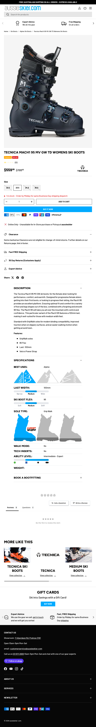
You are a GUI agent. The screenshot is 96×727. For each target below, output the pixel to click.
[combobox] (48, 14)
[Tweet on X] (12, 277)
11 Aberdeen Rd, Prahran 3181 (28, 638)
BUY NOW (48, 604)
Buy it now (48, 209)
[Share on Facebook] (17, 277)
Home (6, 31)
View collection (17, 575)
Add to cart (64, 201)
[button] (85, 8)
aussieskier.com (15, 721)
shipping (64, 620)
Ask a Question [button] (60, 503)
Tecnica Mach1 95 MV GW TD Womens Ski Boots (50, 31)
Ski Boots (14, 31)
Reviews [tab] (10, 507)
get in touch (38, 617)
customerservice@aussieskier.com (26, 648)
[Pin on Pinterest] (22, 277)
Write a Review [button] (82, 503)
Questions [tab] (26, 507)
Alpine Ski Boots (25, 31)
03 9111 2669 (18, 654)
